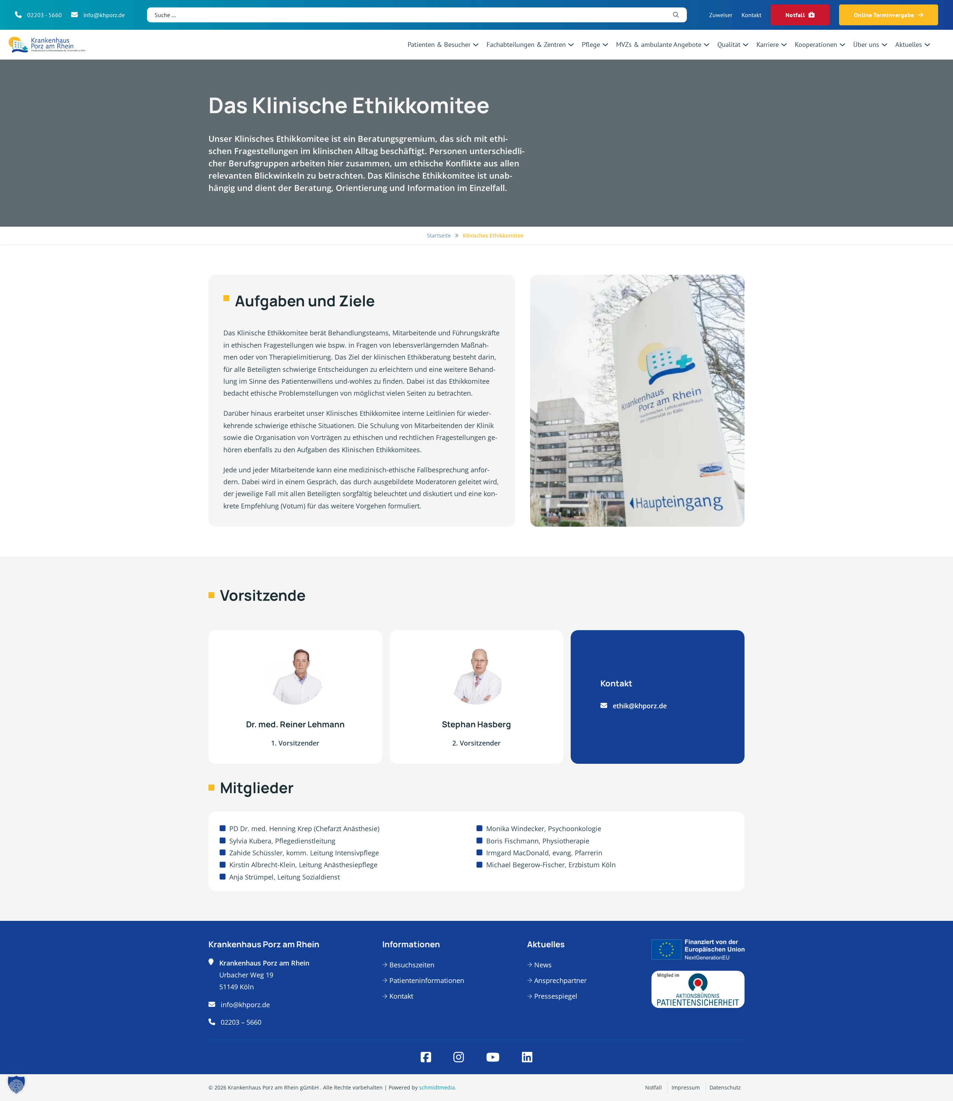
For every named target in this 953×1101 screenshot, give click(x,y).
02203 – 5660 (241, 1022)
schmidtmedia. (437, 1087)
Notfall (795, 15)
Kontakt (751, 15)
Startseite (439, 235)
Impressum (686, 1087)
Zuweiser (720, 15)
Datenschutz (725, 1087)
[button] (16, 1084)
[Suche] (676, 14)
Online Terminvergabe (884, 15)
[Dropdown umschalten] (475, 44)
